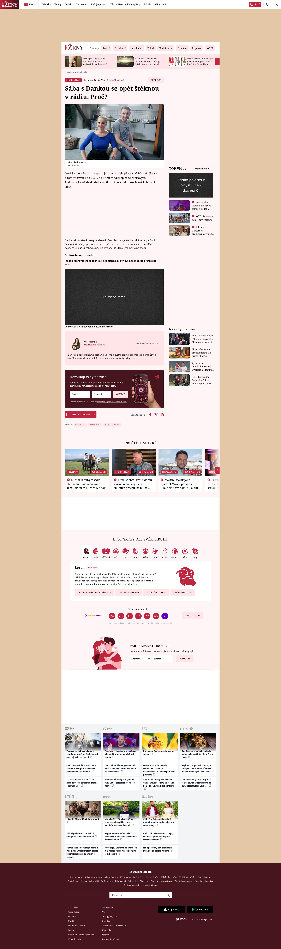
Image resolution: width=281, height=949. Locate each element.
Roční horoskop (182, 592)
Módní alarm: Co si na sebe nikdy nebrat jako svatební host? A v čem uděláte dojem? (200, 62)
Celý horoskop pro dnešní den (94, 592)
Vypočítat (185, 658)
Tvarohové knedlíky (204, 881)
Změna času (138, 877)
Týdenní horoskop (129, 592)
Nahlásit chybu (74, 939)
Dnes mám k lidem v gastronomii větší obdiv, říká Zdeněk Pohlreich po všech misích (120, 768)
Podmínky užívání (76, 925)
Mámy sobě (160, 4)
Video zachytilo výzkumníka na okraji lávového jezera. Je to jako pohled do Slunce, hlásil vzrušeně (158, 782)
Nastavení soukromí (111, 939)
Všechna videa (202, 168)
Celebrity (46, 4)
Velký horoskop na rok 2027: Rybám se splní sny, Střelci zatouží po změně (147, 61)
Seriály (68, 4)
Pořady (147, 4)
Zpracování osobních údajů (114, 925)
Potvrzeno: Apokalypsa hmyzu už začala (158, 752)
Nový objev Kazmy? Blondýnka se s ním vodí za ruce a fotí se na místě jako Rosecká (121, 851)
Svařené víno (107, 881)
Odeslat (120, 394)
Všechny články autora (147, 343)
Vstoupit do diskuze (82, 414)
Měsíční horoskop (156, 592)
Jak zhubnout (76, 877)
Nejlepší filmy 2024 (93, 877)
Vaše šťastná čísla (138, 609)
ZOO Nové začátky (187, 877)
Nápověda (106, 930)
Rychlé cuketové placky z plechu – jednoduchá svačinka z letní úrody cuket (197, 754)
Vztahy (57, 4)
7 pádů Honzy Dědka (77, 881)
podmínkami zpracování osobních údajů (111, 402)
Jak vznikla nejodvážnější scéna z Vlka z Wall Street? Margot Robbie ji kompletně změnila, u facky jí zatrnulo (82, 852)
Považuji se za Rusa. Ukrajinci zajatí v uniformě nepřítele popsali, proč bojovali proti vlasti (82, 754)
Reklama (72, 916)
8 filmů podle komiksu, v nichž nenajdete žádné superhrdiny (80, 835)
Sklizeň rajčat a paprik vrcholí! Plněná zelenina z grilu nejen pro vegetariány (158, 822)
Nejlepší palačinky (132, 885)
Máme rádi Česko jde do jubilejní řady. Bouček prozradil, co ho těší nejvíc (120, 782)
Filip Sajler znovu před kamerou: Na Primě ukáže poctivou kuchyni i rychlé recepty (202, 353)
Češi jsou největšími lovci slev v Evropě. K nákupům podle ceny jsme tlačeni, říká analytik (81, 768)
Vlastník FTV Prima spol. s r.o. (81, 934)
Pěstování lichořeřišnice (161, 881)
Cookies (71, 930)
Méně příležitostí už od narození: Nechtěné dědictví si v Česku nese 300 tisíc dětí (96, 62)
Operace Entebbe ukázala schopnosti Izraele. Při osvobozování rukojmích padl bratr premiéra (159, 770)
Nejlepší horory (111, 877)
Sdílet (157, 81)
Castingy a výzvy (109, 916)
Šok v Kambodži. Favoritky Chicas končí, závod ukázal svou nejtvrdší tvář (202, 380)
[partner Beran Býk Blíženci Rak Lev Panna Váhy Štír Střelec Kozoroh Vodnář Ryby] (163, 659)
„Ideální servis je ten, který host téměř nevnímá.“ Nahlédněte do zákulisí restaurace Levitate (196, 782)
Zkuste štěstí (193, 615)
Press (104, 912)
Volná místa (73, 912)
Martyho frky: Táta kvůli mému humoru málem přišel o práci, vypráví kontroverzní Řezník (119, 822)
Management (108, 907)
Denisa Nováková (115, 80)
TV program (125, 877)
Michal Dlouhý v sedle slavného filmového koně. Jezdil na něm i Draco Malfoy (86, 484)
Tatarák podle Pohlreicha (126, 881)
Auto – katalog (204, 877)
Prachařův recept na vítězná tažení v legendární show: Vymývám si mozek (121, 754)
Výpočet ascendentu (183, 881)
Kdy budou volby (169, 877)
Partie (148, 877)
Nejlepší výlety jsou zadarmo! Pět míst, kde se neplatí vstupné (158, 849)
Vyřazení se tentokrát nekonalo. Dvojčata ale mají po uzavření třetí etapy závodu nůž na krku (202, 366)
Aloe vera (144, 881)
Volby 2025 (94, 881)
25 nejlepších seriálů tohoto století (82, 819)
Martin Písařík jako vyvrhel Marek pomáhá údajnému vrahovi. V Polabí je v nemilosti (179, 486)
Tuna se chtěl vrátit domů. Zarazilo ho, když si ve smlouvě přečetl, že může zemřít (133, 486)
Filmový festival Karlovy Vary (125, 4)
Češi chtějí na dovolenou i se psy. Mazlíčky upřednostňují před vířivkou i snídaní (158, 836)
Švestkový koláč (150, 885)
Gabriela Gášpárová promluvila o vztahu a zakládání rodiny (203, 232)
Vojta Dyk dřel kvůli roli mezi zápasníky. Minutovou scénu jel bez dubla (203, 339)
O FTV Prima (73, 907)
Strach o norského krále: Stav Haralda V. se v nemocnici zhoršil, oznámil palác (81, 782)
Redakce (105, 934)
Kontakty (106, 921)
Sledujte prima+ (99, 4)
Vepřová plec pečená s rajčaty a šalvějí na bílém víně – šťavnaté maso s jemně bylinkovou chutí (196, 768)
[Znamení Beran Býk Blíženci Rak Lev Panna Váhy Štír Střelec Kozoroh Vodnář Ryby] (101, 394)
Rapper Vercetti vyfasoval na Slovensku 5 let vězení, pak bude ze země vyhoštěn (121, 836)
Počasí (156, 877)
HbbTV (71, 921)
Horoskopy (81, 4)
